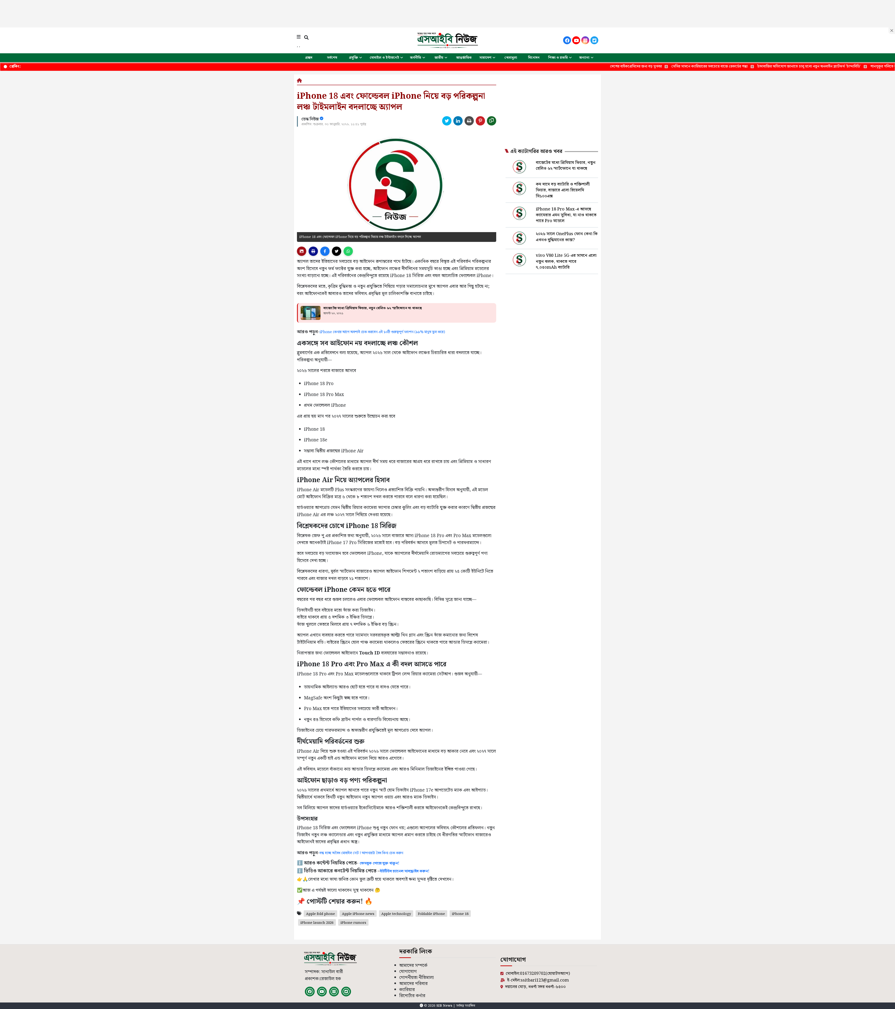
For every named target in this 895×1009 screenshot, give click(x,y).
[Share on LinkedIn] (458, 120)
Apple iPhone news (358, 914)
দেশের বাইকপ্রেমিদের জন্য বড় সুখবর (569, 66)
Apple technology (396, 914)
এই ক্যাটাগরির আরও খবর (536, 152)
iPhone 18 (460, 914)
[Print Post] (301, 251)
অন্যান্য (584, 57)
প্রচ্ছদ (308, 57)
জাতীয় (438, 57)
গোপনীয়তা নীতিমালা (416, 977)
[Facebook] (567, 40)
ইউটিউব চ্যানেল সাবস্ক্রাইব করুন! (404, 871)
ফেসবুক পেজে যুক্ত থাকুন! (379, 863)
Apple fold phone (320, 914)
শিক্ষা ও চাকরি (558, 57)
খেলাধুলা (510, 57)
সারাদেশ (485, 57)
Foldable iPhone (431, 914)
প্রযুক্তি (353, 57)
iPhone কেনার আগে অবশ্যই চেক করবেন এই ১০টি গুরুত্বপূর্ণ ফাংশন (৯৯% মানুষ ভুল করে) (382, 332)
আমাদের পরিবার (413, 983)
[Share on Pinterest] (480, 120)
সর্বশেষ (332, 57)
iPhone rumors (353, 923)
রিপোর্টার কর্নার (412, 995)
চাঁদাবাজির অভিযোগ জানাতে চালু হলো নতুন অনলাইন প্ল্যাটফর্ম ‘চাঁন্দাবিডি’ (742, 66)
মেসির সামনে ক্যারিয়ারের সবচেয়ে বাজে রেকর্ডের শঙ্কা (642, 66)
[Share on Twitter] (446, 120)
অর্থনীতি (415, 57)
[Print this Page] (469, 120)
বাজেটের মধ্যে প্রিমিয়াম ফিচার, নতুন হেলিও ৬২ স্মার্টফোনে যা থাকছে (372, 308)
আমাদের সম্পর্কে (413, 965)
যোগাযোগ (408, 971)
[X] (594, 40)
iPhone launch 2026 (317, 923)
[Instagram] (585, 40)
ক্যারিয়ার (407, 989)
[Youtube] (576, 40)
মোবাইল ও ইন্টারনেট (384, 57)
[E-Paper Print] (313, 251)
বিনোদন (534, 57)
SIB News (444, 1005)
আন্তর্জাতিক (464, 57)
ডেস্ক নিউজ (310, 119)
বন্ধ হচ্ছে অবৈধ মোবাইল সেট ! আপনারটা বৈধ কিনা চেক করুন (361, 853)
